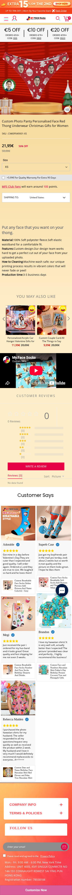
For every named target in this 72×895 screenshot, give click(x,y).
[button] (3, 326)
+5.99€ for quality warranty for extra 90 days (31, 177)
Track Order (61, 10)
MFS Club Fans (11, 186)
